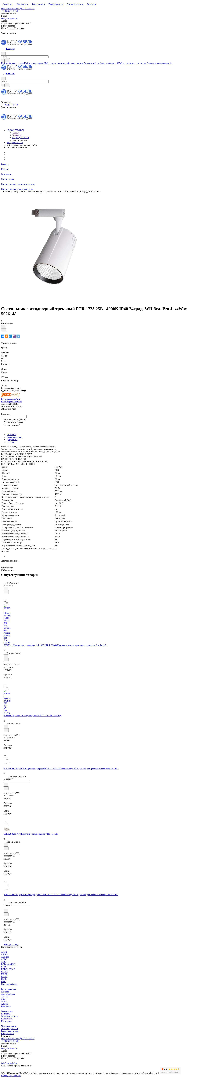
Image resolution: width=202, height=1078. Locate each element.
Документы (12, 439)
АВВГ (4, 959)
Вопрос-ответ (7, 1033)
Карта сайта (6, 1019)
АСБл (3, 962)
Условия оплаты (8, 1026)
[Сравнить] (3, 330)
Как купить (6, 1021)
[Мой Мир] (10, 336)
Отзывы (10, 442)
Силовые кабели (9, 984)
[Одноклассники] (6, 336)
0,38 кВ (4, 1004)
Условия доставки (9, 1028)
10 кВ (3, 1001)
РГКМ (4, 976)
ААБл (4, 952)
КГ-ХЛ (4, 971)
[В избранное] (3, 326)
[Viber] (14, 336)
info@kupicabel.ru (9, 8)
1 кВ (3, 999)
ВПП (3, 967)
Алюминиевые (8, 994)
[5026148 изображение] (55, 302)
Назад (16, 132)
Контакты (5, 1014)
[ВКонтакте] (2, 336)
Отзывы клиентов (9, 1016)
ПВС (3, 981)
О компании (7, 1011)
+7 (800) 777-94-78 (25, 8)
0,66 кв (4, 996)
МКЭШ (4, 974)
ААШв (4, 954)
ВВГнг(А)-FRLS (8, 964)
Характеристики (14, 437)
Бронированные (8, 989)
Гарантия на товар (9, 1031)
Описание (11, 434)
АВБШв (5, 957)
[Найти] (7, 60)
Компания (6, 1006)
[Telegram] (18, 336)
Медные (5, 991)
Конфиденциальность (11, 1075)
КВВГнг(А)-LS (8, 969)
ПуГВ (4, 979)
